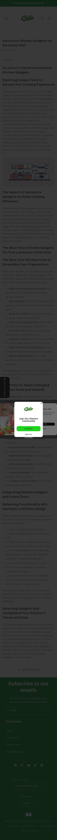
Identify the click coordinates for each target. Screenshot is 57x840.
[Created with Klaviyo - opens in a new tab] (28, 437)
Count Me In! (28, 428)
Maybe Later (28, 434)
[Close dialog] (41, 403)
